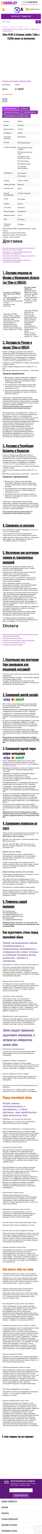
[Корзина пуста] (27, 10)
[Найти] (38, 21)
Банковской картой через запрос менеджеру (18, 640)
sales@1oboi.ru (27, 360)
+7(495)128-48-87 (9, 360)
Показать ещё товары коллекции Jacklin (16, 81)
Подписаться (20, 1495)
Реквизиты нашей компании (13, 645)
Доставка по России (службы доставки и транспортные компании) (17, 253)
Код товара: (6, 85)
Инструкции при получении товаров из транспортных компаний (16, 261)
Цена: (5, 89)
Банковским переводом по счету (14, 643)
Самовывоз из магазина (11, 258)
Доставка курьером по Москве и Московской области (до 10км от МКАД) (19, 249)
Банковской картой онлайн (12, 638)
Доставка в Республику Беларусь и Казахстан (19, 256)
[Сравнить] (4, 100)
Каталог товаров (21, 16)
